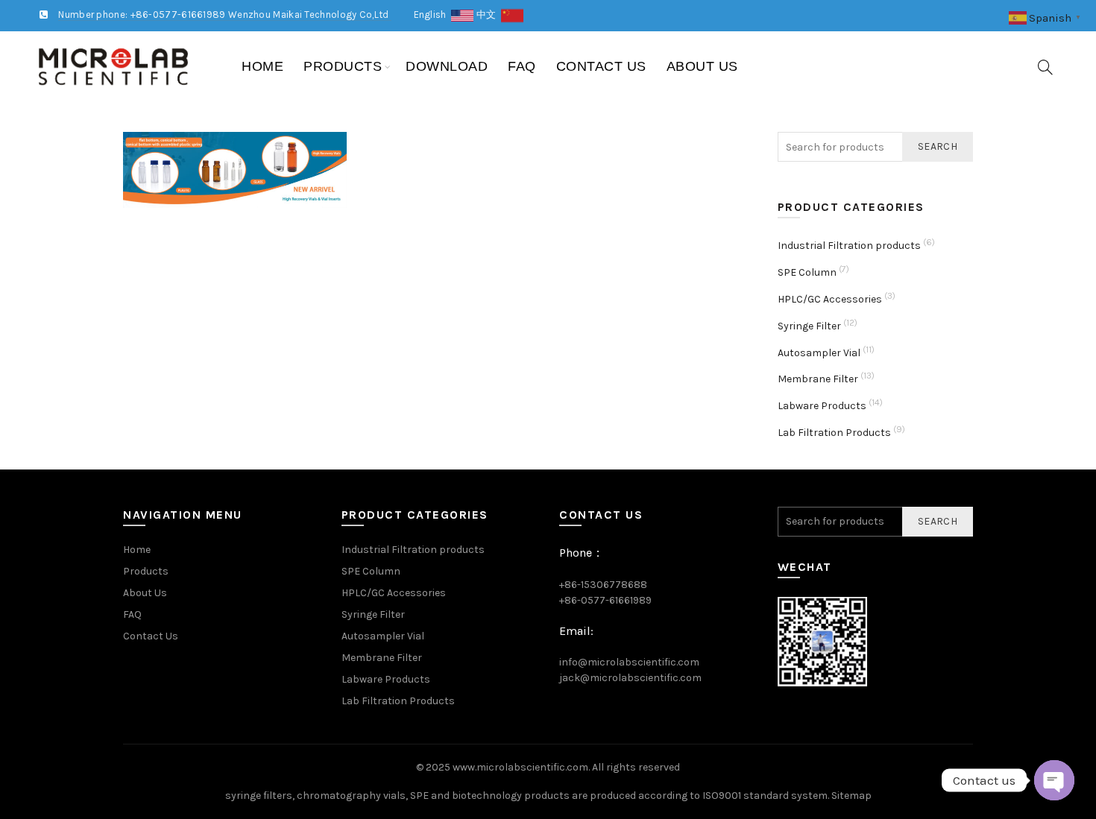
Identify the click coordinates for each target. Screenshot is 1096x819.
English (433, 14)
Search (937, 146)
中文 (488, 14)
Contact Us (601, 66)
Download (447, 66)
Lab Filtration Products (834, 432)
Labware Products (822, 405)
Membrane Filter (818, 379)
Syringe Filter (809, 326)
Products (342, 66)
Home (262, 66)
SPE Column (807, 272)
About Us (702, 66)
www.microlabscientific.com (520, 767)
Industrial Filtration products (849, 245)
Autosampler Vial (819, 353)
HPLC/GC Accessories (830, 299)
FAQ (522, 66)
